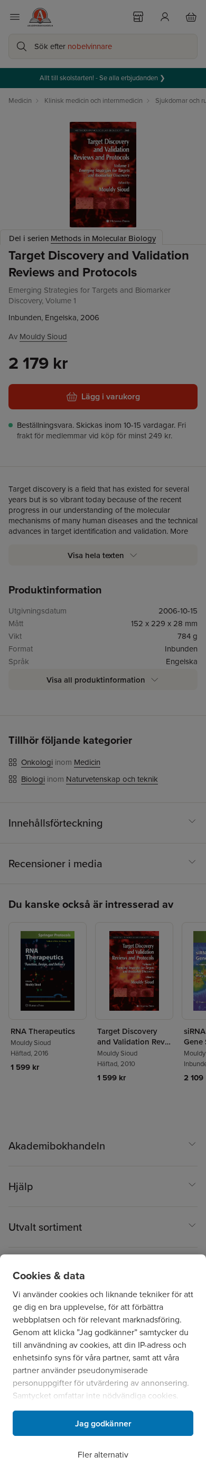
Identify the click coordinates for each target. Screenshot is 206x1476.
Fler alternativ (103, 1455)
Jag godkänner (103, 1423)
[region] (103, 1365)
